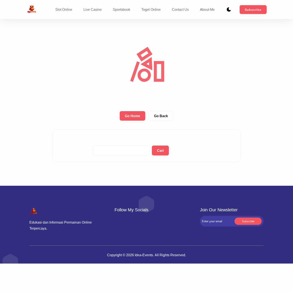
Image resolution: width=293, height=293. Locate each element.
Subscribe (253, 9)
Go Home (132, 116)
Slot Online (63, 9)
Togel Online (151, 9)
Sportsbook (121, 9)
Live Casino (92, 9)
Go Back (161, 116)
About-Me (207, 9)
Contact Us (180, 9)
